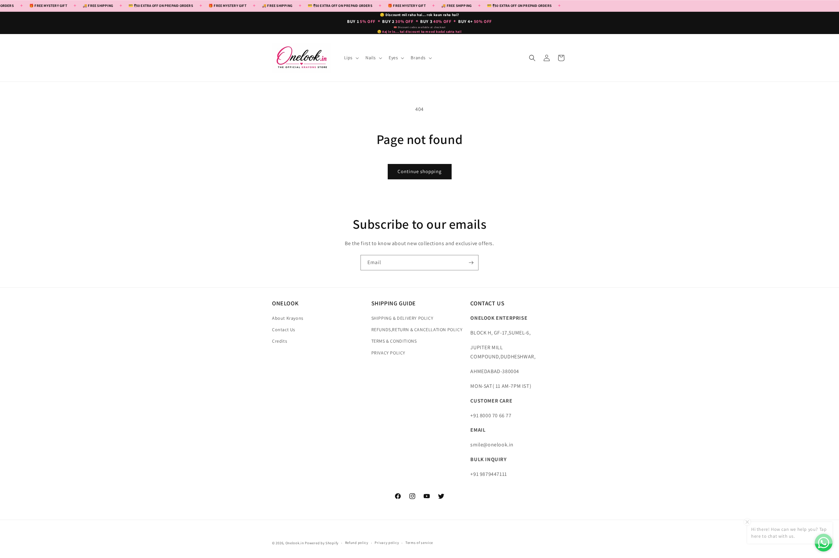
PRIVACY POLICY (388, 353)
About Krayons (287, 318)
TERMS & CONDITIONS (394, 341)
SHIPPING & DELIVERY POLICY (402, 318)
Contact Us (283, 330)
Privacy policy (387, 542)
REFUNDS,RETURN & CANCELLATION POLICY (417, 330)
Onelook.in (294, 543)
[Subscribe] (471, 262)
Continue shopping (420, 171)
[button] (350, 57)
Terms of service (419, 542)
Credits (279, 341)
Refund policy (356, 542)
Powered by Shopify (322, 543)
